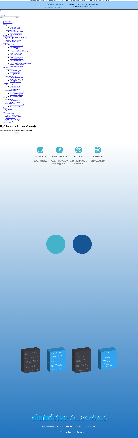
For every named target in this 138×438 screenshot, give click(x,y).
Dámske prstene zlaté (15, 27)
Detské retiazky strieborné (16, 80)
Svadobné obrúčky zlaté (12, 38)
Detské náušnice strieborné (16, 59)
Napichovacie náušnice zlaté (17, 50)
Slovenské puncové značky (56, 357)
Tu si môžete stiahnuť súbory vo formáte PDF (57, 365)
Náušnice (5, 43)
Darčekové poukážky (8, 122)
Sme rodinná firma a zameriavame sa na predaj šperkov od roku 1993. (69, 427)
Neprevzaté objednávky (58, 352)
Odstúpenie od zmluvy (31, 370)
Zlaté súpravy (9, 109)
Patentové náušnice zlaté (16, 53)
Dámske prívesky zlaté (15, 100)
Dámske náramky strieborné (17, 92)
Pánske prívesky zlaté (15, 102)
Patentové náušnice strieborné (17, 64)
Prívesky (5, 97)
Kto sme (53, 361)
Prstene (5, 24)
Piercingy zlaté (10, 113)
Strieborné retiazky (11, 76)
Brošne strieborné (10, 118)
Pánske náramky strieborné (16, 93)
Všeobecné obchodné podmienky (31, 353)
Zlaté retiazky (9, 69)
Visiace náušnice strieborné (16, 66)
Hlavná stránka (7, 21)
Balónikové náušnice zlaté (16, 46)
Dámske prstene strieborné (16, 31)
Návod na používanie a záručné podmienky (31, 362)
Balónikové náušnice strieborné (17, 57)
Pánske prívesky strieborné (16, 106)
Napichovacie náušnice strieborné (18, 61)
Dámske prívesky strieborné (17, 105)
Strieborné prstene (10, 30)
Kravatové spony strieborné (13, 119)
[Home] (41, 5)
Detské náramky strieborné (16, 95)
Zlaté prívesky (10, 99)
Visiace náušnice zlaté (15, 54)
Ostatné (5, 112)
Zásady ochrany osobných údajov (30, 366)
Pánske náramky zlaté (15, 87)
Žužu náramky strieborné (16, 96)
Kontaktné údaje (107, 353)
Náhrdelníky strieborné (15, 82)
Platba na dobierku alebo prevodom (74, 432)
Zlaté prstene (9, 25)
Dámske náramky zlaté (15, 86)
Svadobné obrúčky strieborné (13, 40)
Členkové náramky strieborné (13, 116)
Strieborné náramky (11, 90)
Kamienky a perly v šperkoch (81, 360)
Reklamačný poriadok (31, 357)
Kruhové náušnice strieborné (17, 60)
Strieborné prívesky (11, 103)
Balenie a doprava (81, 356)
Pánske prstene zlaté (15, 28)
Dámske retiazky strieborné (16, 77)
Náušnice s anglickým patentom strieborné (20, 63)
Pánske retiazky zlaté (15, 72)
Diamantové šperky (8, 23)
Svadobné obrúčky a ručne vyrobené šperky (83, 365)
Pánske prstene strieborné (16, 33)
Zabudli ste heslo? (56, 369)
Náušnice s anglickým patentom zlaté (19, 51)
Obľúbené (2, 15)
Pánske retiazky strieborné (16, 79)
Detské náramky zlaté (15, 89)
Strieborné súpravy (11, 110)
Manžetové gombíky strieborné (14, 121)
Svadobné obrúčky (8, 36)
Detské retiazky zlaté (15, 73)
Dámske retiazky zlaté (15, 70)
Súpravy (5, 108)
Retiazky (5, 67)
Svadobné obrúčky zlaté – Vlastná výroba (16, 37)
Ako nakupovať (80, 353)
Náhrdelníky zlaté (14, 74)
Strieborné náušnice (11, 56)
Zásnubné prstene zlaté (12, 41)
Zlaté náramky (10, 85)
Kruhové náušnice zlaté (15, 49)
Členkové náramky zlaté (12, 115)
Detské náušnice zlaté (15, 47)
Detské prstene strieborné (16, 34)
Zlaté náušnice (10, 44)
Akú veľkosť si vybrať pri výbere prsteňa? (82, 370)
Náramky (5, 83)
